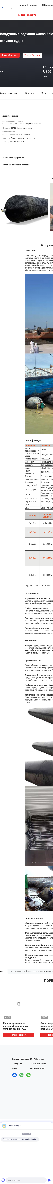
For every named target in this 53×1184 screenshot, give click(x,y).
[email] (14, 1075)
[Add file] (3, 1180)
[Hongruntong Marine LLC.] (7, 8)
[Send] (50, 1180)
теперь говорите (10, 55)
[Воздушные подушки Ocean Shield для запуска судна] (19, 1004)
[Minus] (49, 1125)
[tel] (35, 1075)
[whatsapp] (21, 1075)
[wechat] (28, 1075)
